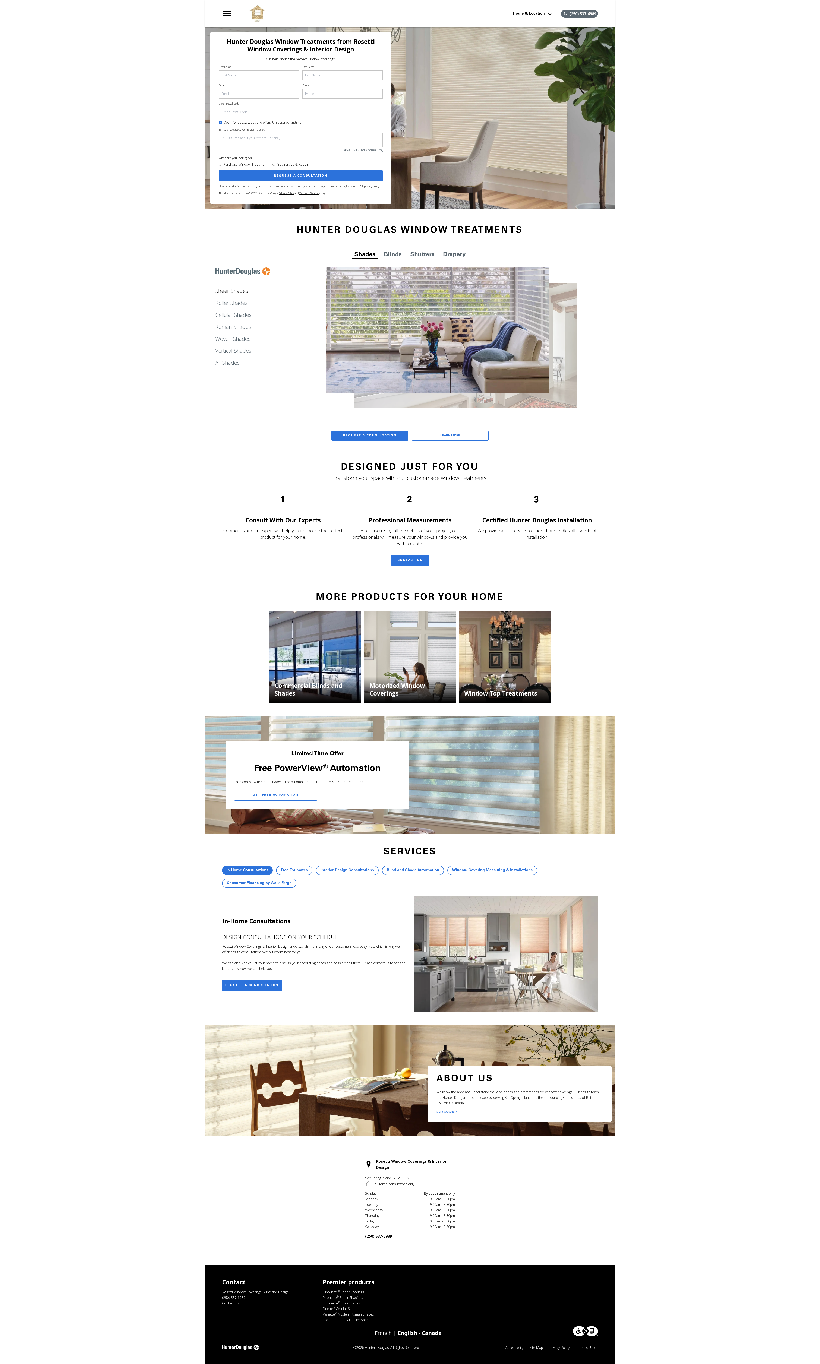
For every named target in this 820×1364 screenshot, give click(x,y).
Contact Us (410, 560)
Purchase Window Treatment (245, 164)
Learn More (450, 435)
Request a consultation (252, 985)
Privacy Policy (286, 193)
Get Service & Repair (292, 164)
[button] (227, 14)
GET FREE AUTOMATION (276, 795)
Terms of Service (309, 193)
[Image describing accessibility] (585, 1331)
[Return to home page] (310, 13)
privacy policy (371, 186)
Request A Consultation (370, 435)
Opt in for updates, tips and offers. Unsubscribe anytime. (263, 122)
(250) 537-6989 (378, 1236)
